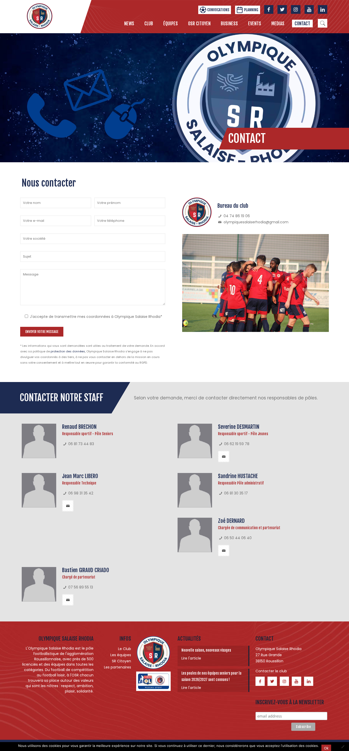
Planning (251, 9)
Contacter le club (271, 671)
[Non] (342, 746)
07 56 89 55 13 (80, 587)
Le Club (124, 648)
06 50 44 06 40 (238, 537)
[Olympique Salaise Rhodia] (39, 16)
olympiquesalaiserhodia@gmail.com (255, 222)
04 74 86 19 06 (237, 215)
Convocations (218, 9)
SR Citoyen (121, 661)
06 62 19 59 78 (236, 443)
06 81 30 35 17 (236, 493)
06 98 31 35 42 (80, 493)
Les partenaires (117, 667)
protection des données (68, 351)
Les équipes (120, 654)
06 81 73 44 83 (81, 443)
